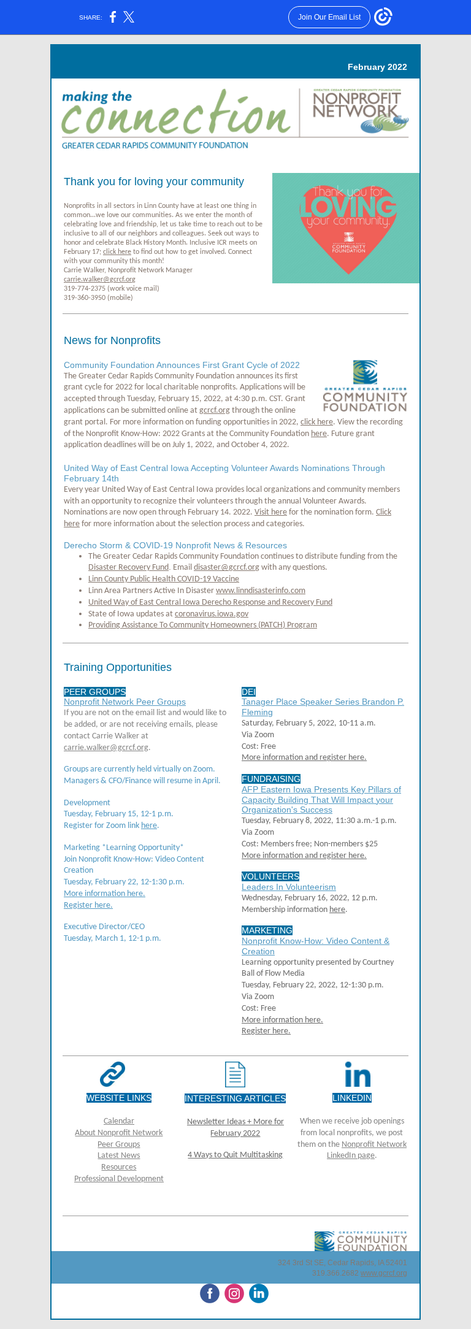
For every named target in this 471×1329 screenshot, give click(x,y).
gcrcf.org (214, 410)
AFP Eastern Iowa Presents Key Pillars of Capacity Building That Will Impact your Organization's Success (321, 799)
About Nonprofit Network (119, 1133)
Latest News (119, 1155)
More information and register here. (304, 757)
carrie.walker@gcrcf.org (100, 279)
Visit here (271, 512)
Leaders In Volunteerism (289, 887)
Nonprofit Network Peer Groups (125, 702)
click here (117, 252)
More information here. (104, 893)
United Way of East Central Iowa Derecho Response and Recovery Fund (210, 602)
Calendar (119, 1121)
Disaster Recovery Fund (128, 567)
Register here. (88, 905)
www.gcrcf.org (384, 1273)
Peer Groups (119, 1144)
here (319, 434)
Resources (118, 1167)
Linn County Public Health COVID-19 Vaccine (163, 579)
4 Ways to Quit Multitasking (235, 1155)
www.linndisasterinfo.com (260, 591)
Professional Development (119, 1179)
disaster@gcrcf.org (226, 567)
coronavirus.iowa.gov (211, 614)
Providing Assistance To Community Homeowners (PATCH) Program (202, 625)
